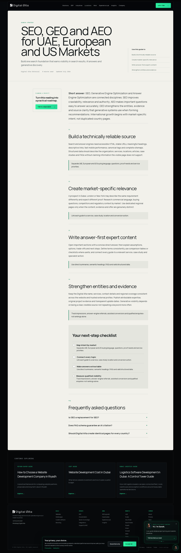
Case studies (105, 517)
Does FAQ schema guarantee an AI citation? (90, 425)
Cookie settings (163, 547)
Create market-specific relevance (144, 60)
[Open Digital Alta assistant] (176, 548)
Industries (79, 5)
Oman (127, 528)
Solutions (65, 5)
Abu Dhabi (128, 520)
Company (122, 5)
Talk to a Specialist (46, 107)
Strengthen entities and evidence (144, 70)
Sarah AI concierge (84, 520)
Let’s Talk (163, 5)
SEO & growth (106, 514)
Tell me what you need (161, 538)
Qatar (127, 534)
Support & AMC (83, 525)
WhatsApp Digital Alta (19, 523)
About (150, 514)
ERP (72, 5)
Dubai (127, 517)
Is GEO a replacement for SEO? (84, 417)
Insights (113, 5)
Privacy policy (48, 548)
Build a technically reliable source (144, 55)
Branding (58, 523)
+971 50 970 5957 (18, 521)
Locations (88, 5)
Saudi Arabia (129, 523)
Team (150, 520)
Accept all (128, 544)
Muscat (127, 531)
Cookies (149, 547)
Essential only (115, 544)
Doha (126, 536)
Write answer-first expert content (144, 65)
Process (150, 517)
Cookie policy (56, 548)
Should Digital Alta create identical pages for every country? (99, 433)
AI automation (83, 517)
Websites (58, 514)
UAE (126, 514)
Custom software (60, 520)
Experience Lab (104, 5)
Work (95, 5)
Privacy (142, 547)
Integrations (82, 523)
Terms (155, 547)
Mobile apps (59, 517)
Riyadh (127, 525)
